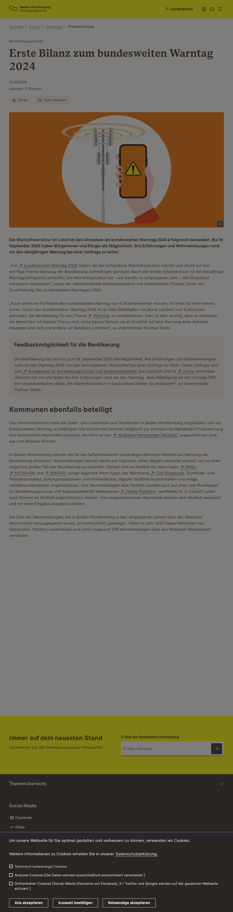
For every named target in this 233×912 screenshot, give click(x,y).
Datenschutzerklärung (136, 853)
